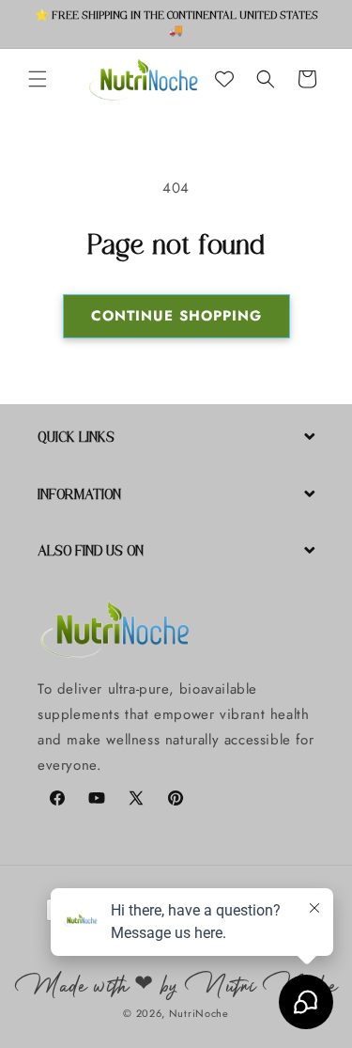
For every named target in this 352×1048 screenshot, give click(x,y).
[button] (37, 79)
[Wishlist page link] (224, 79)
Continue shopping (176, 315)
